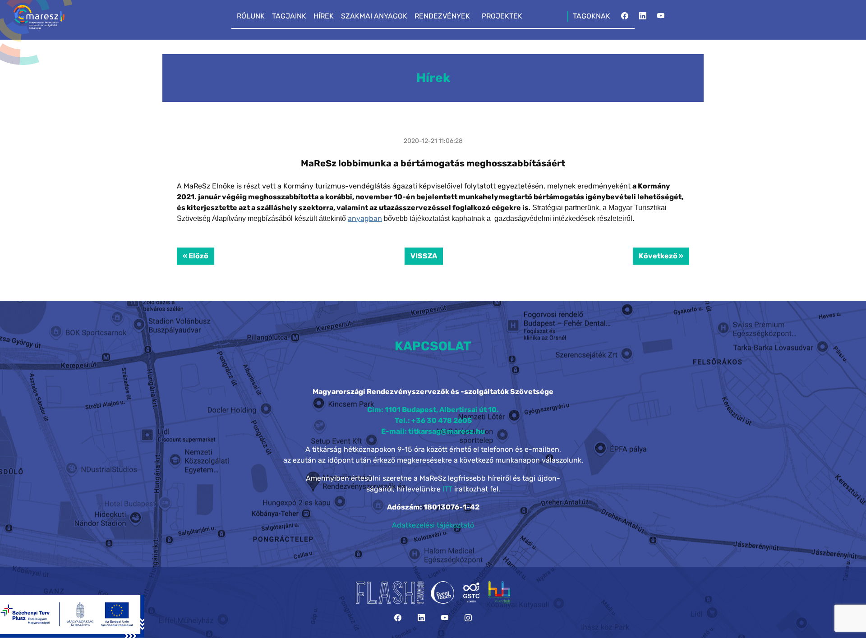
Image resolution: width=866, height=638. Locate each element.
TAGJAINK (289, 16)
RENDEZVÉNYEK (442, 16)
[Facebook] (624, 18)
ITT (447, 489)
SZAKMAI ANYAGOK (374, 16)
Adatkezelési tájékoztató (433, 525)
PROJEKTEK (502, 16)
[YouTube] (660, 18)
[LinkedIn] (642, 18)
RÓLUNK (251, 16)
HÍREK (323, 16)
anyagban (365, 218)
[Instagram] (468, 618)
